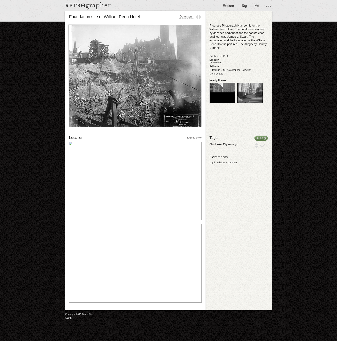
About (68, 317)
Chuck (213, 144)
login (268, 6)
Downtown (186, 16)
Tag (244, 6)
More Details (216, 73)
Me (257, 6)
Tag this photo (194, 137)
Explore (228, 6)
